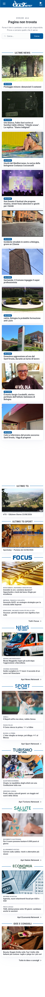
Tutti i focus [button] (33, 621)
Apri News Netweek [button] (30, 679)
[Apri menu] (4, 4)
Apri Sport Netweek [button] (30, 744)
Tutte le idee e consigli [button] (29, 960)
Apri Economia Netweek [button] (28, 917)
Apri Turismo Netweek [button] (29, 802)
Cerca (36, 36)
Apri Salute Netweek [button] (30, 860)
